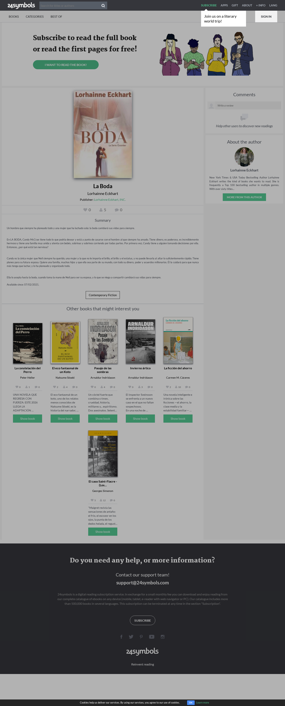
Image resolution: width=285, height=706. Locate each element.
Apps (224, 5)
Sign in (266, 16)
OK (191, 703)
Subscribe (209, 5)
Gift (235, 5)
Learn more (202, 702)
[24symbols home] (21, 5)
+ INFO (260, 5)
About (247, 5)
